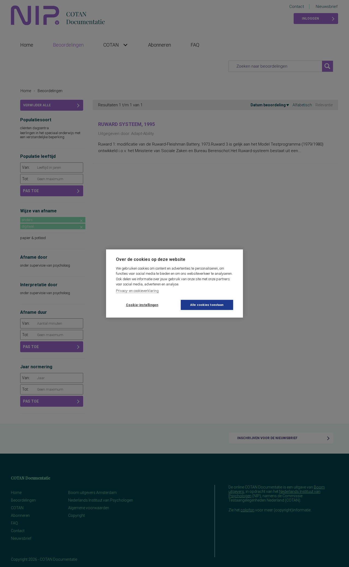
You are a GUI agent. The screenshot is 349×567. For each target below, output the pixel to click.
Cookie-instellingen (142, 305)
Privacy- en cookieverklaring (137, 291)
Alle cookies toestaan (207, 305)
